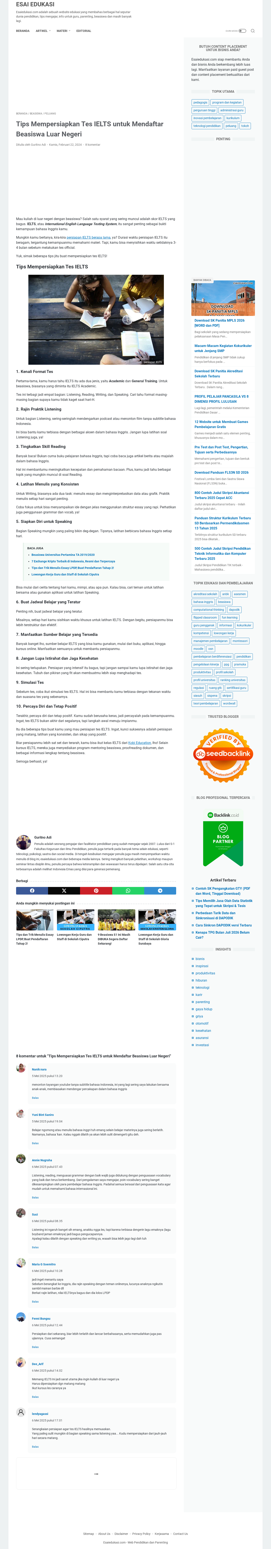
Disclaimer (121, 1533)
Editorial (83, 31)
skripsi (227, 695)
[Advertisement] (96, 74)
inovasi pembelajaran (207, 118)
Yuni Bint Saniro (43, 1115)
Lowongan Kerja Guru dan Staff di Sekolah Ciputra (65, 574)
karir (199, 995)
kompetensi (201, 633)
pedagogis (200, 102)
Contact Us (180, 1533)
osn (210, 648)
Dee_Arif (37, 1364)
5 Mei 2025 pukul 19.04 (47, 1121)
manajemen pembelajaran (211, 641)
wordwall (229, 703)
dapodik (234, 609)
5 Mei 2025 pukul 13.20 (47, 1076)
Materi (62, 31)
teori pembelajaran (206, 703)
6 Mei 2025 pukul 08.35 (47, 1221)
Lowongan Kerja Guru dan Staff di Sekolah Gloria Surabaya (155, 939)
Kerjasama (162, 1533)
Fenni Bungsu (41, 1318)
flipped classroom (205, 617)
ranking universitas (232, 680)
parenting (203, 1002)
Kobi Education (139, 743)
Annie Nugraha (42, 1160)
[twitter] (64, 891)
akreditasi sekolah (205, 594)
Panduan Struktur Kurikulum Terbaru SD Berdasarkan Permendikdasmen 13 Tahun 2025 (223, 523)
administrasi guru (231, 110)
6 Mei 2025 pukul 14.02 (47, 1370)
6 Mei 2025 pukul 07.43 (47, 1166)
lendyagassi (40, 1414)
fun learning (230, 617)
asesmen (240, 594)
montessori (240, 641)
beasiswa (224, 602)
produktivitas (202, 672)
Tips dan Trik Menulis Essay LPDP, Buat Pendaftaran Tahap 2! (73, 568)
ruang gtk (215, 688)
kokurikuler (244, 625)
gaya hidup (204, 1009)
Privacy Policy (141, 1533)
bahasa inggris (203, 602)
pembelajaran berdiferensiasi (212, 656)
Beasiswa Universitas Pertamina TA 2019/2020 (63, 555)
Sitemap (88, 1533)
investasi (202, 1045)
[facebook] (32, 891)
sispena (212, 695)
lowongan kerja (224, 633)
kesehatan (203, 1031)
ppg (226, 664)
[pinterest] (96, 891)
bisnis (200, 959)
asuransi (202, 1038)
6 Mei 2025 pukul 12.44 (47, 1325)
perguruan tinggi (204, 110)
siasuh (198, 695)
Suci (35, 1214)
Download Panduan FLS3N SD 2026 (222, 473)
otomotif (202, 1023)
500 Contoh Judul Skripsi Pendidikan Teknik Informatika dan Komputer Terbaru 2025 (223, 554)
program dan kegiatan (227, 102)
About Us (104, 1533)
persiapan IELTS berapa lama (89, 237)
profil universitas (204, 680)
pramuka (240, 664)
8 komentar (92, 144)
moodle (198, 648)
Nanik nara (39, 1069)
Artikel (42, 31)
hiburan (201, 980)
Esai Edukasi (35, 4)
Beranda (22, 31)
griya (199, 1016)
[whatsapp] (128, 891)
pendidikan (243, 656)
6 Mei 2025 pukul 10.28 (47, 1271)
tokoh (245, 126)
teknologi (202, 988)
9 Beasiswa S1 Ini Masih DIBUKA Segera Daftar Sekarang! (114, 939)
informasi (225, 625)
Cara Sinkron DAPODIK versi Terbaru (224, 925)
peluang (231, 126)
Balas (35, 1097)
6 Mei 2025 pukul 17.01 (47, 1420)
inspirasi (202, 966)
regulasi (199, 688)
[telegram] (160, 891)
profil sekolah (225, 672)
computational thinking (209, 609)
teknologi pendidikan (207, 126)
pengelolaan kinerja (206, 664)
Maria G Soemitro (44, 1264)
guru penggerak (204, 625)
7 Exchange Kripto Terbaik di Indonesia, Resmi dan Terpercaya (73, 561)
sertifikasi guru (236, 688)
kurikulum (233, 118)
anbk (225, 594)
